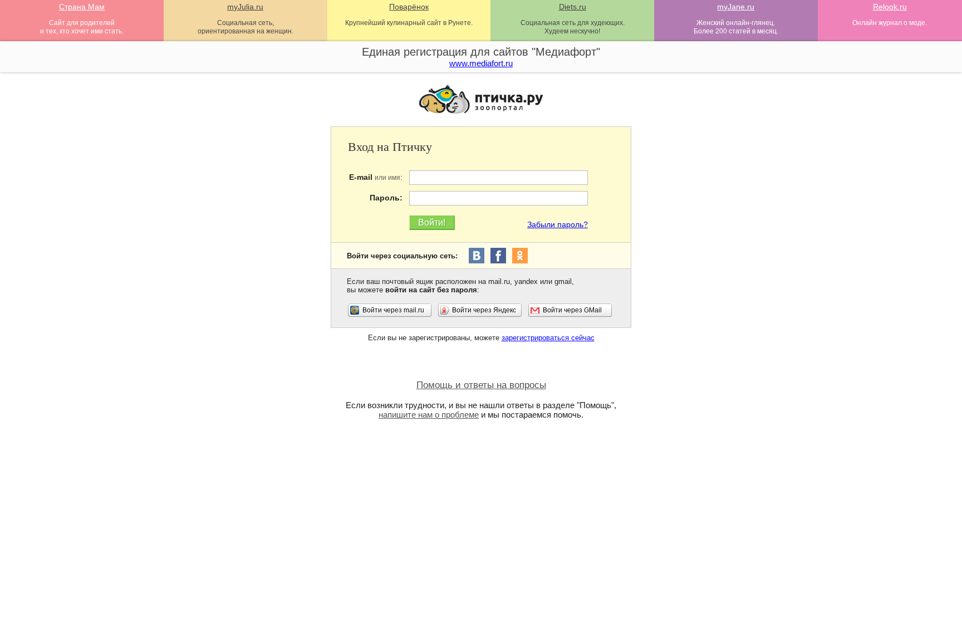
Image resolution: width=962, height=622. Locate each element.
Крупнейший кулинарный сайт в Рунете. (409, 23)
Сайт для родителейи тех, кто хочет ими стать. (82, 27)
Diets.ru (572, 6)
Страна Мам (82, 6)
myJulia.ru (245, 6)
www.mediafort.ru (481, 63)
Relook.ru (890, 6)
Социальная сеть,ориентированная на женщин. (245, 27)
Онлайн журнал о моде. (889, 23)
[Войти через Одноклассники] (520, 255)
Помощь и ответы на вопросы (481, 385)
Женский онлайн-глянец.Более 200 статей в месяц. (736, 27)
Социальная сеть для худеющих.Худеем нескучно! (573, 27)
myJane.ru (735, 6)
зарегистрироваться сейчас (548, 338)
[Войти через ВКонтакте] (476, 255)
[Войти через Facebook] (498, 255)
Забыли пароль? (557, 224)
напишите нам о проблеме (429, 414)
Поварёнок (409, 6)
